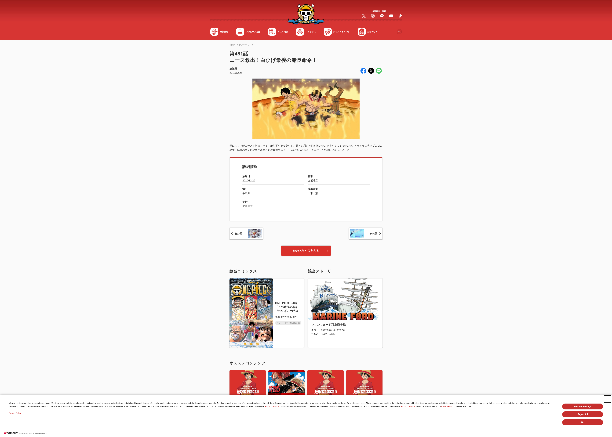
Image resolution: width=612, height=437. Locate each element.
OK (582, 422)
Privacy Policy (447, 406)
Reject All (583, 414)
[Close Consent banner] (607, 399)
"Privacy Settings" (272, 406)
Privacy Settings (583, 406)
